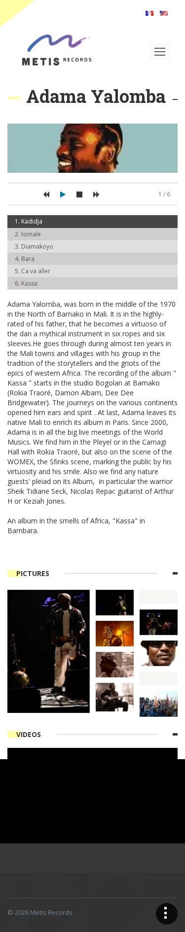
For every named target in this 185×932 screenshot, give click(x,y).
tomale (31, 234)
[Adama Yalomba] (48, 650)
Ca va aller (35, 271)
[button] (45, 194)
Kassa (29, 283)
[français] (149, 12)
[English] (164, 12)
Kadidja (31, 221)
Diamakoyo (37, 246)
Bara (28, 259)
